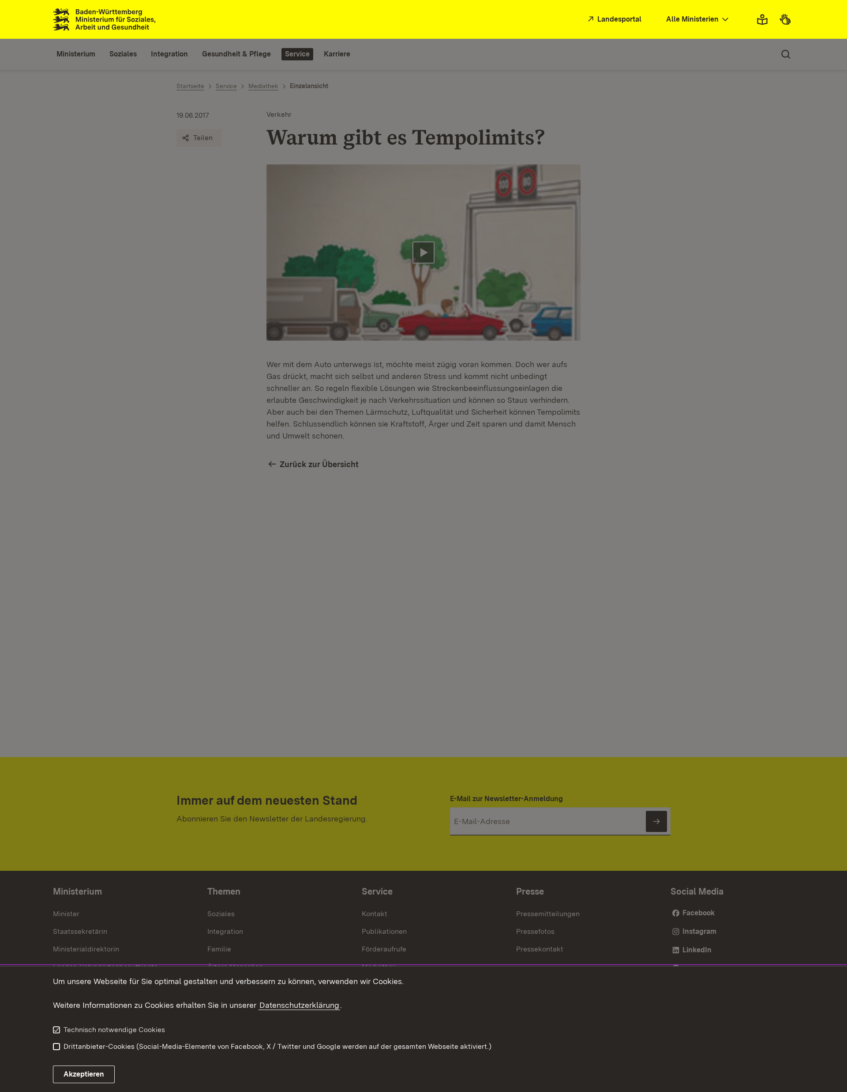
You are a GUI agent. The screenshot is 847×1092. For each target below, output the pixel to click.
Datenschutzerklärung (299, 1005)
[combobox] (698, 20)
